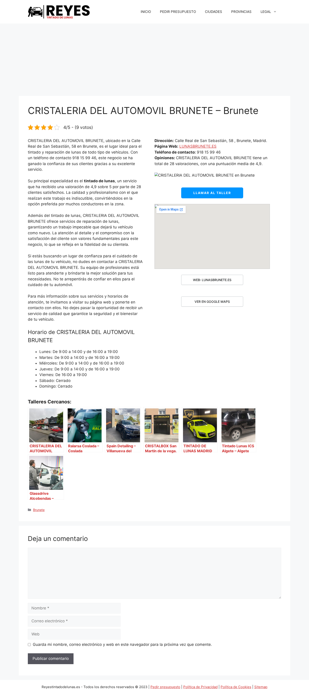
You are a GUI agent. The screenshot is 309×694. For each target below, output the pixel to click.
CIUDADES (213, 11)
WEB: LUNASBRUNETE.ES (212, 280)
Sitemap (260, 687)
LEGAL (266, 11)
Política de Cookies (236, 687)
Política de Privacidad (200, 687)
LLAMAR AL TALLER (212, 193)
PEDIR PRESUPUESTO (178, 11)
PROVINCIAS (241, 11)
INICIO (146, 11)
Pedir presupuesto (165, 687)
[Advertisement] (154, 57)
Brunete (39, 510)
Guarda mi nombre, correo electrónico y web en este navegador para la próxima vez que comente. (122, 644)
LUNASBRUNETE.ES (197, 146)
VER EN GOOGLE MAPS (212, 301)
